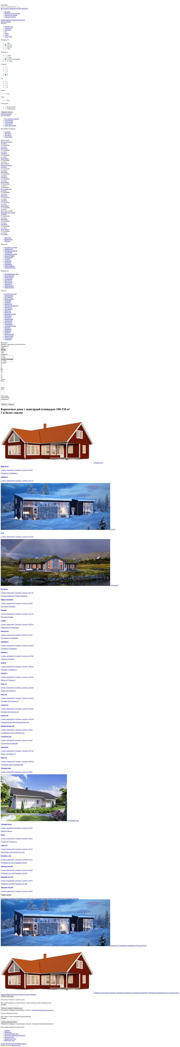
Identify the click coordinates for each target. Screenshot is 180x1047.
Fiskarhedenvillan (10, 251)
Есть (8, 94)
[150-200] (3, 351)
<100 (8, 43)
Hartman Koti (9, 334)
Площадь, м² (8, 26)
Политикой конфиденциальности (43, 1010)
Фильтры (7, 12)
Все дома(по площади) (11, 119)
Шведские (7, 238)
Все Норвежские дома (11, 274)
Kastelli (7, 300)
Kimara (7, 312)
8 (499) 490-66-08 (22, 8)
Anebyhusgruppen (10, 254)
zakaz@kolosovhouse (18, 20)
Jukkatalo (8, 304)
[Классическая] (5, 398)
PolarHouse (8, 319)
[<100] (3, 348)
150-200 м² (7, 135)
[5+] (2, 369)
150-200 (9, 47)
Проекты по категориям (12, 13)
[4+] (2, 377)
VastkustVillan (9, 256)
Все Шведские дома (10, 247)
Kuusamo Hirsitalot (11, 306)
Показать (11, 404)
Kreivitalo (8, 322)
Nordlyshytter (9, 287)
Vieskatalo (8, 321)
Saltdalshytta (9, 286)
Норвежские (8, 239)
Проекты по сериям (10, 15)
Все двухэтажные (6, 165)
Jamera (7, 332)
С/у (5, 31)
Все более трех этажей (8, 212)
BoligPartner (9, 276)
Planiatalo (8, 316)
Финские (7, 241)
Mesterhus (8, 284)
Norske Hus (8, 277)
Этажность (8, 28)
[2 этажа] (7, 357)
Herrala (7, 327)
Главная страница (10, 17)
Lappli (7, 302)
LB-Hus (7, 262)
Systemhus (8, 279)
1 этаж (9, 55)
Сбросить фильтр (6, 114)
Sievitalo (7, 317)
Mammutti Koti (10, 314)
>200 (8, 49)
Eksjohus (7, 261)
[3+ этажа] (7, 361)
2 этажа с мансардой (13, 59)
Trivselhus (8, 252)
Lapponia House (10, 326)
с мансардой (8, 124)
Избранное (7, 1032)
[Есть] (2, 381)
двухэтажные (8, 122)
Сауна (6, 35)
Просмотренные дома (11, 1034)
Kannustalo (9, 295)
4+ (7, 87)
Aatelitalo (8, 339)
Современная (11, 109)
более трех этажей (10, 125)
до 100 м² (7, 132)
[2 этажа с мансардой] (7, 359)
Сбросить (4, 404)
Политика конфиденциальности (14, 1035)
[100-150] (3, 349)
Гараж (6, 33)
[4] (2, 367)
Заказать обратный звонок (9, 1022)
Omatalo (8, 307)
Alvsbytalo (8, 338)
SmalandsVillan (9, 267)
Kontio (7, 311)
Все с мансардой (6, 189)
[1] (2, 373)
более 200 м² (8, 137)
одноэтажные (8, 120)
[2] (2, 364)
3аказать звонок (6, 21)
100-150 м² (7, 133)
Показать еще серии (7, 996)
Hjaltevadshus (9, 266)
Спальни (7, 30)
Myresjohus (8, 257)
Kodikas (7, 331)
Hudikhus (8, 249)
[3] (2, 366)
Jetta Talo (8, 309)
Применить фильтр (7, 112)
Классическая (11, 107)
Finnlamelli (8, 324)
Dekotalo (7, 329)
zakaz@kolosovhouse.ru (19, 1043)
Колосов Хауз (16, 1045)
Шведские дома (9, 1040)
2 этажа (9, 57)
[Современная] (5, 399)
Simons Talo (8, 336)
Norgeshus (8, 282)
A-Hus (7, 259)
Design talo (9, 299)
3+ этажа (9, 61)
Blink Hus (8, 281)
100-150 (9, 45)
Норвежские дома (10, 1039)
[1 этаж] (7, 356)
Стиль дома (8, 36)
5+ (7, 75)
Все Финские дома (10, 294)
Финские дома (9, 1037)
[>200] (3, 352)
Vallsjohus (8, 264)
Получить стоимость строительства (12, 1008)
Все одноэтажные (6, 142)
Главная (7, 1030)
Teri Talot (8, 297)
